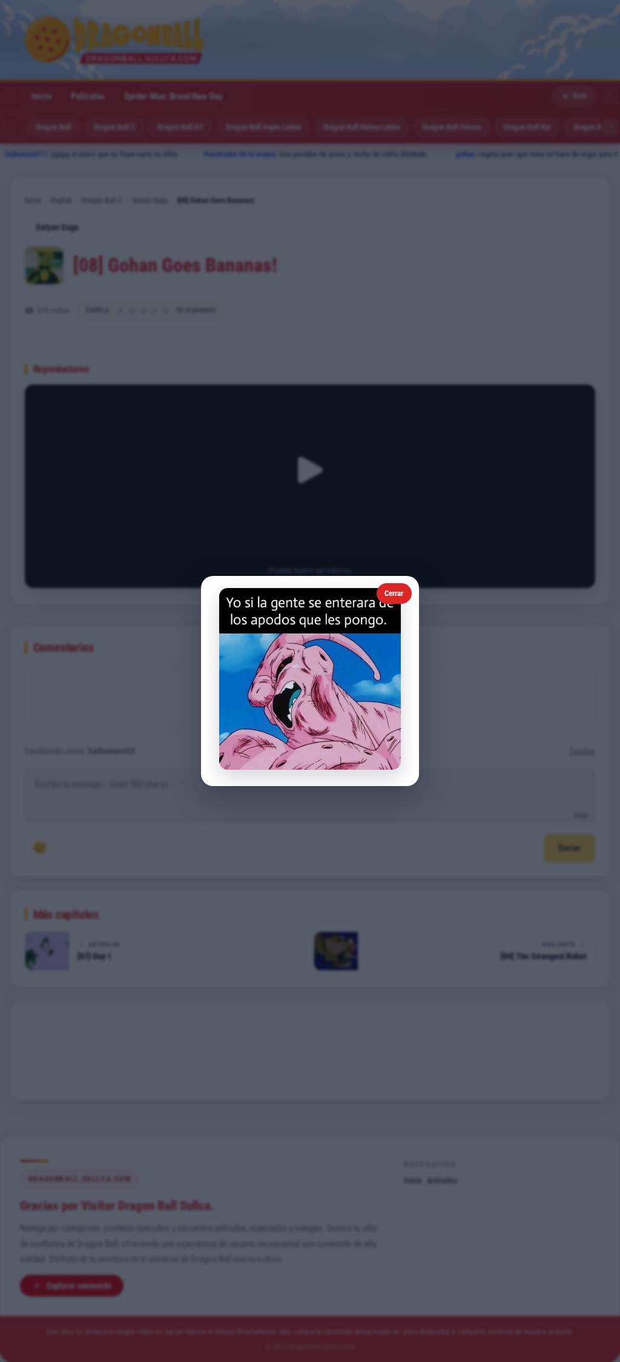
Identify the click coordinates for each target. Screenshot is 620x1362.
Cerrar (393, 593)
